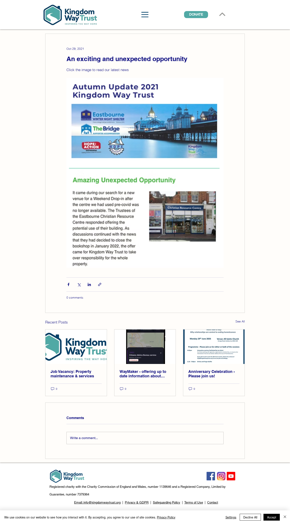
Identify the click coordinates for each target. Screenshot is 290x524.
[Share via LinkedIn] (89, 284)
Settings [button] (230, 517)
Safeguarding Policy (166, 502)
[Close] (284, 517)
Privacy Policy (166, 517)
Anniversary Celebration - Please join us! (211, 373)
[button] (144, 14)
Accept (271, 517)
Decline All (250, 517)
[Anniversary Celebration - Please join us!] (214, 346)
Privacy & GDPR (137, 502)
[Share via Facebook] (68, 284)
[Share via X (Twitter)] (79, 284)
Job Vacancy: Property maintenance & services (72, 373)
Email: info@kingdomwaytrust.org (97, 502)
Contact (212, 502)
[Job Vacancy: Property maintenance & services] (76, 346)
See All (240, 321)
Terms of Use (193, 502)
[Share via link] (100, 284)
